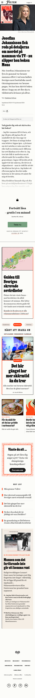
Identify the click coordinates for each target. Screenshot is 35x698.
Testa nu (17, 225)
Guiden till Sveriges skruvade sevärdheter (13, 284)
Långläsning (6, 324)
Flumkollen (27, 334)
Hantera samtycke (17, 678)
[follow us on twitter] (9, 685)
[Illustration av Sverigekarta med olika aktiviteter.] (17, 258)
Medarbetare (18, 665)
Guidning (28, 324)
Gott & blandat (8, 334)
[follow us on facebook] (14, 685)
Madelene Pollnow (10, 98)
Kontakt (27, 665)
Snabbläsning (17, 324)
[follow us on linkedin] (26, 685)
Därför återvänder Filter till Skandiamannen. (17, 617)
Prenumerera (26, 661)
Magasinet (16, 661)
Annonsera (8, 665)
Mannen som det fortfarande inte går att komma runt (17, 564)
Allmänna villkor (18, 674)
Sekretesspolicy (8, 674)
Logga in (29, 2)
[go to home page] (12, 2)
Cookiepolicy (27, 674)
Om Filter (8, 661)
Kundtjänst (17, 670)
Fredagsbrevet (19, 334)
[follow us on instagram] (20, 685)
